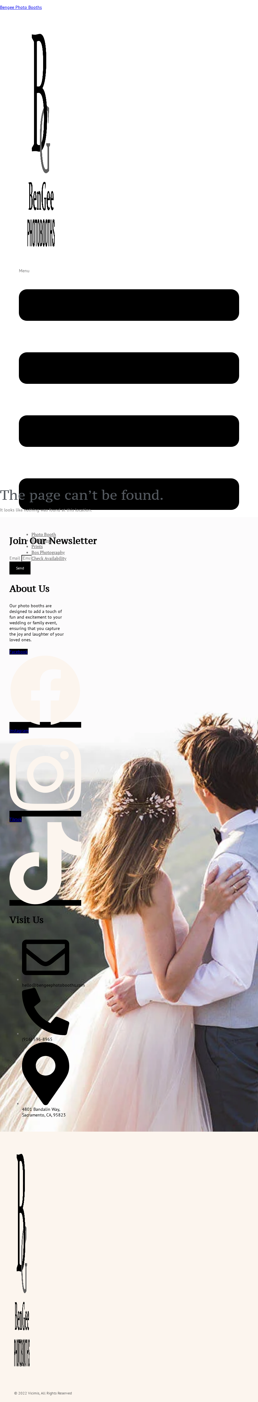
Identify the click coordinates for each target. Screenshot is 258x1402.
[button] (129, 397)
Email (15, 558)
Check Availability (48, 558)
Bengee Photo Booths (21, 7)
